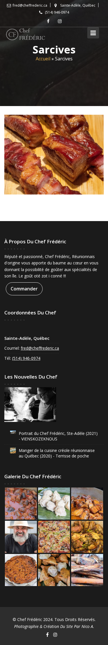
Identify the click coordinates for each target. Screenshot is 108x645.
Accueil (43, 58)
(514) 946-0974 (26, 358)
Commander (24, 288)
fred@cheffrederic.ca (40, 348)
